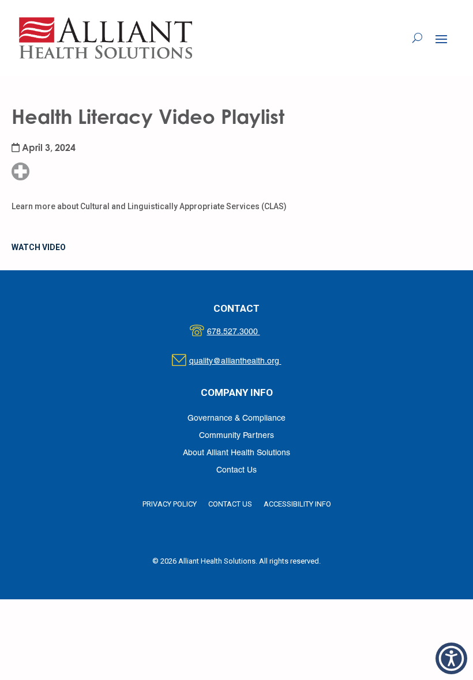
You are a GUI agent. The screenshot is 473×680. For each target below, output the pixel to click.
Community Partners (236, 436)
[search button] (417, 38)
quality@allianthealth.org (245, 361)
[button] (441, 38)
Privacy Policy (169, 504)
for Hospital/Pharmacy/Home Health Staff (54, 136)
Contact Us (236, 470)
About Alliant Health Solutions (236, 453)
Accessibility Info (297, 504)
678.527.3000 (245, 332)
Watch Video (39, 247)
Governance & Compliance (236, 418)
